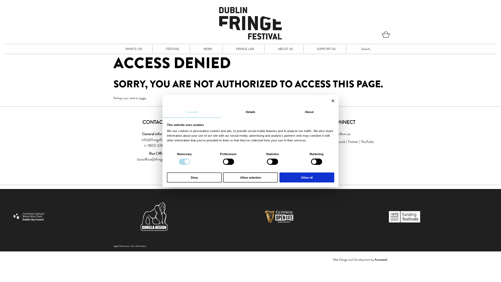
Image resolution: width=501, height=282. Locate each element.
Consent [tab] (192, 112)
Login (142, 98)
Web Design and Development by (360, 259)
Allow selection (250, 177)
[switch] (228, 162)
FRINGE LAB (245, 49)
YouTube (367, 142)
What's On (133, 49)
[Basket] (386, 35)
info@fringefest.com (157, 140)
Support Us (326, 49)
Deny (194, 177)
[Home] (250, 38)
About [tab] (309, 112)
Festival (172, 49)
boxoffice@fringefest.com (157, 159)
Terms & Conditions (138, 246)
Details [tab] (250, 112)
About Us (285, 49)
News (208, 49)
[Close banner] (333, 100)
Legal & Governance (121, 246)
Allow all (307, 177)
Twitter (353, 142)
